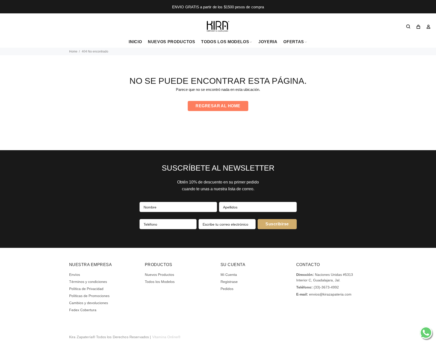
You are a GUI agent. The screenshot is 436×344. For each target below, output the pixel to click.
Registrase (229, 282)
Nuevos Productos (159, 275)
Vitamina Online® (166, 337)
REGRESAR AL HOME (218, 106)
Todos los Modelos (160, 282)
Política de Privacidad (86, 289)
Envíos (74, 275)
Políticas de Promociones (89, 296)
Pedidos (227, 289)
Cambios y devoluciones (88, 303)
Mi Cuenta (229, 275)
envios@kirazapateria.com (330, 294)
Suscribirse (277, 224)
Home (73, 51)
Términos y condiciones (88, 282)
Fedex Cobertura (82, 310)
